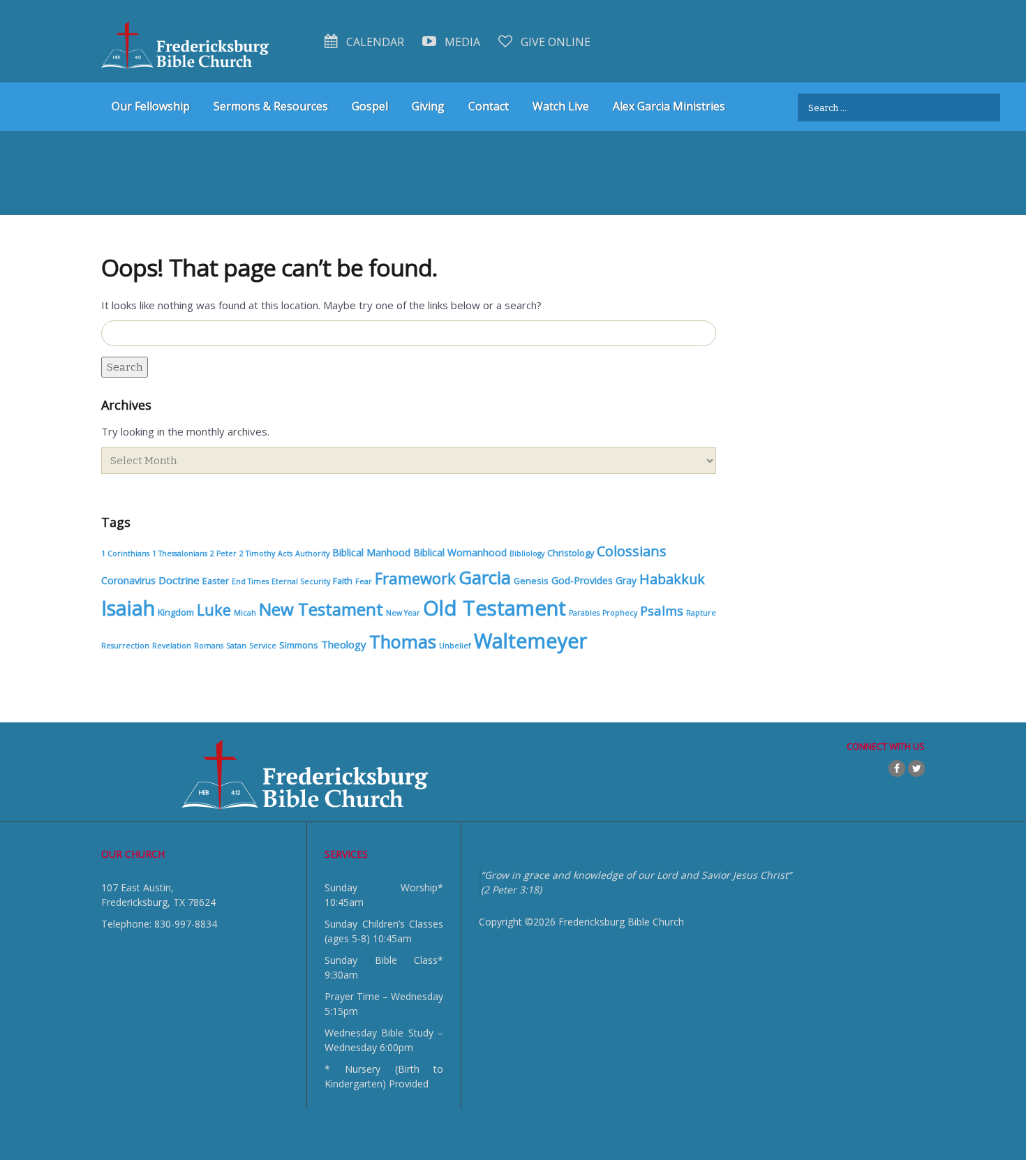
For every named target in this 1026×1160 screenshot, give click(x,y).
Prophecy (619, 613)
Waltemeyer (530, 640)
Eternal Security (301, 581)
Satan (236, 645)
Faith (342, 581)
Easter (215, 581)
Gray (626, 580)
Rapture (701, 613)
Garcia (485, 577)
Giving (428, 106)
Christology (570, 553)
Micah (245, 613)
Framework (415, 577)
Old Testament (494, 608)
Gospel (370, 106)
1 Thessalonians (179, 553)
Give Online (554, 42)
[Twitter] (916, 768)
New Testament (321, 608)
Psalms (661, 610)
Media (461, 42)
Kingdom (176, 612)
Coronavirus (128, 580)
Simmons (298, 645)
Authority (312, 553)
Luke (214, 610)
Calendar (373, 42)
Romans (208, 645)
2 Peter (223, 553)
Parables (584, 613)
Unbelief (455, 645)
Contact (488, 106)
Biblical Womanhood (460, 552)
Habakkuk (672, 579)
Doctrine (179, 580)
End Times (250, 581)
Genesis (531, 581)
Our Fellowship (151, 106)
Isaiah (128, 608)
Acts (285, 553)
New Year (403, 613)
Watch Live (561, 106)
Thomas (402, 641)
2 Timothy (257, 553)
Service (262, 645)
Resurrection (125, 645)
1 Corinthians (125, 553)
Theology (343, 644)
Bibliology (527, 553)
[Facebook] (897, 768)
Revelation (171, 645)
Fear (363, 581)
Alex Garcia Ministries (669, 106)
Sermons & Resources (271, 106)
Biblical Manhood (371, 552)
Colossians (632, 551)
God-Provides (582, 580)
